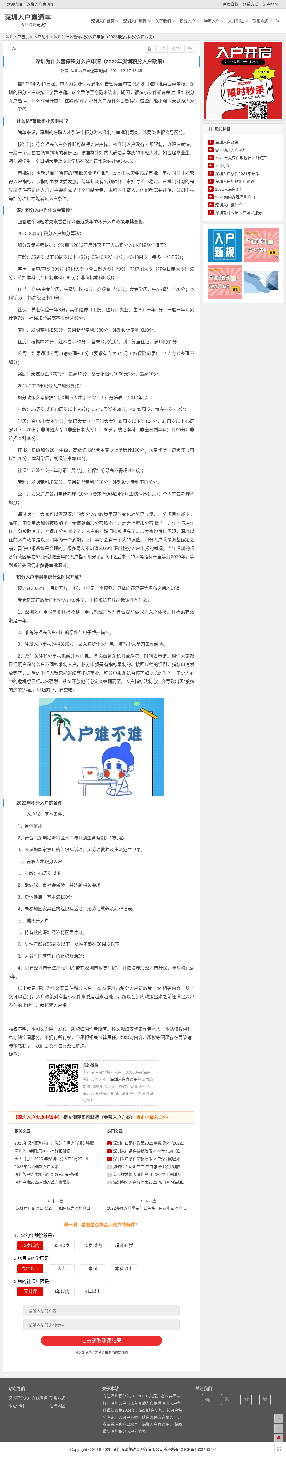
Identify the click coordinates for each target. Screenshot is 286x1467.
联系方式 (250, 4)
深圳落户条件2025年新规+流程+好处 (47, 1174)
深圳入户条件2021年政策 (237, 173)
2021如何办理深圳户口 (235, 197)
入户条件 (41, 37)
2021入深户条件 (229, 189)
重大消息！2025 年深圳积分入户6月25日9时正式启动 (61, 1159)
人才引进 (223, 166)
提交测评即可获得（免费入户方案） (90, 1117)
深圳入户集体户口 (230, 205)
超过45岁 (124, 1245)
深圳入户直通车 (40, 4)
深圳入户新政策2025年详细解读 (42, 1151)
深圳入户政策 (227, 142)
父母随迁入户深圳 (230, 150)
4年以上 (93, 1291)
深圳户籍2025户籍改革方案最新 (42, 1182)
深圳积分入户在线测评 (27, 1398)
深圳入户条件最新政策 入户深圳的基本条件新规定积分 (160, 1159)
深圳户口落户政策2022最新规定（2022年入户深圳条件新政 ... (167, 1143)
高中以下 (30, 1268)
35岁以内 (30, 1245)
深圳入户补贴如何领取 (234, 181)
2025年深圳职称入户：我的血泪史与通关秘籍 (54, 1143)
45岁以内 (93, 1245)
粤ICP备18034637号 (198, 1449)
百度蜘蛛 (231, 4)
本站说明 (16, 1406)
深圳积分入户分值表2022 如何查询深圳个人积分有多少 (161, 1182)
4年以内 (62, 1291)
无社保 (30, 1291)
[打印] (149, 49)
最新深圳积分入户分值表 (124, 1431)
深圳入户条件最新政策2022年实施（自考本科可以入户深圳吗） (168, 1151)
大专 (61, 1268)
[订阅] (226, 1399)
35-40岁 (62, 1245)
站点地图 (270, 4)
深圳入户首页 (17, 37)
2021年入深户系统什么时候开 (241, 158)
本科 (92, 1268)
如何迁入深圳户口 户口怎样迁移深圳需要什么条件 (156, 1166)
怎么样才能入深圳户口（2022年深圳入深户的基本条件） (162, 1174)
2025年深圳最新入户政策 (37, 1166)
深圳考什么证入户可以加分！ (240, 212)
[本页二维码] (278, 1448)
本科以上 (124, 1268)
